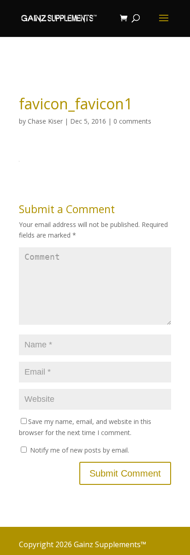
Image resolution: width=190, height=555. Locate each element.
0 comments (132, 121)
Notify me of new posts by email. (79, 450)
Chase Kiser (45, 121)
